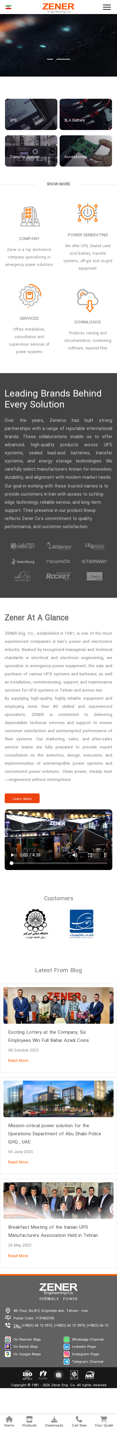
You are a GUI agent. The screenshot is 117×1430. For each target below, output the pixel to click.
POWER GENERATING (88, 235)
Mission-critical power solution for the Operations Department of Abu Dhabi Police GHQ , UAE (54, 1134)
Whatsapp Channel (88, 1339)
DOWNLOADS (88, 322)
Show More (58, 184)
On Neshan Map (27, 1339)
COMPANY (29, 239)
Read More (18, 1061)
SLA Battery (74, 120)
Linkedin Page (84, 1346)
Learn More (22, 799)
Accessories (75, 157)
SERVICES (29, 319)
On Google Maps (27, 1354)
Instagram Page (85, 1354)
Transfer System (25, 157)
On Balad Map (25, 1346)
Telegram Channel (87, 1361)
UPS (13, 120)
